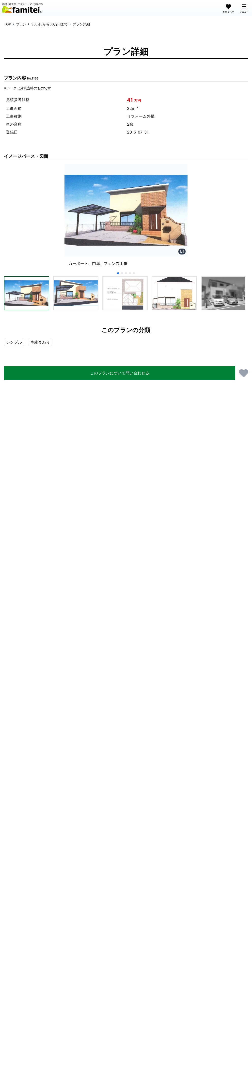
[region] (126, 217)
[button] (26, 293)
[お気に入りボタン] (243, 373)
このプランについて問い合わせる (119, 372)
